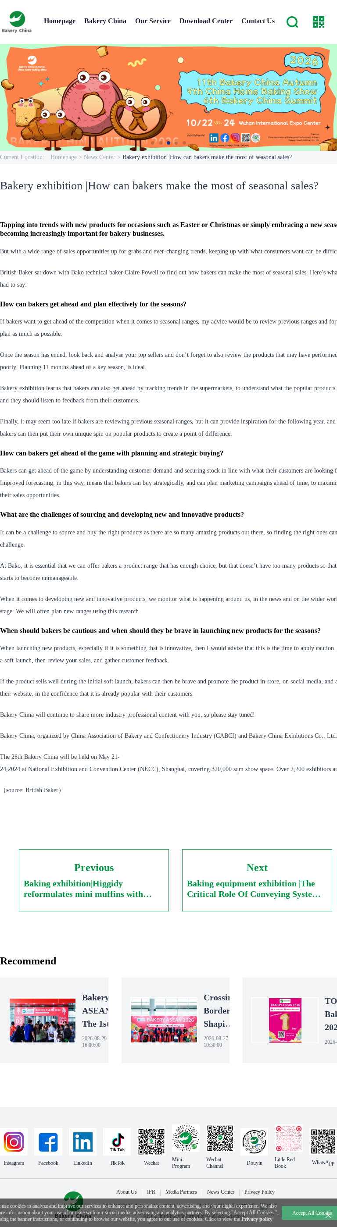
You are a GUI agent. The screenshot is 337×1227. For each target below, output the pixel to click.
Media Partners (181, 1192)
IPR (151, 1192)
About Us (126, 1192)
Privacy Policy (259, 1192)
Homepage (63, 157)
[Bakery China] (17, 22)
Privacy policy (256, 1219)
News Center (220, 1192)
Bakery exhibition (22, 388)
